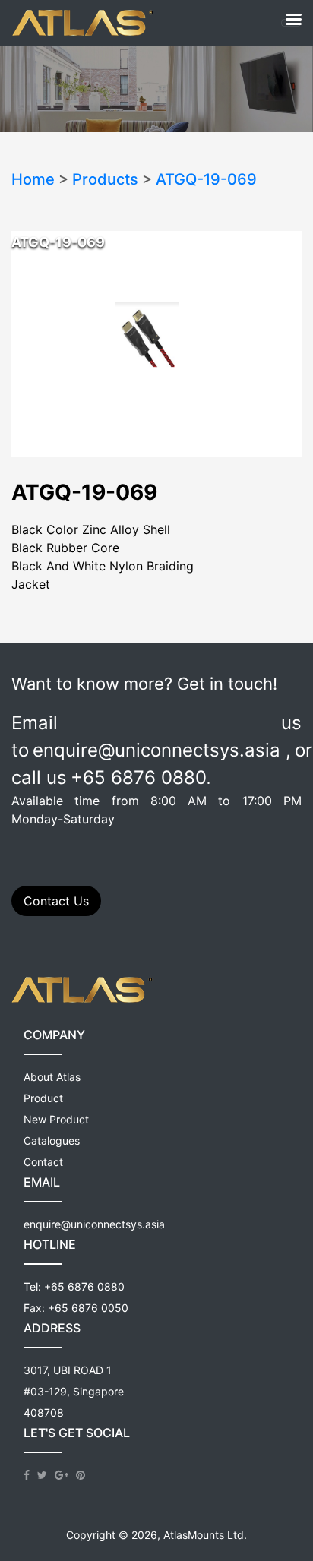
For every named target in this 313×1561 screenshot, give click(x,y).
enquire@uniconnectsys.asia (94, 1224)
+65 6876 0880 (84, 1286)
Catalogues (52, 1140)
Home (33, 179)
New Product (56, 1119)
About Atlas (52, 1076)
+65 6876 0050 (88, 1307)
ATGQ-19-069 (206, 179)
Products (105, 179)
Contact (43, 1161)
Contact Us (56, 900)
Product (43, 1098)
